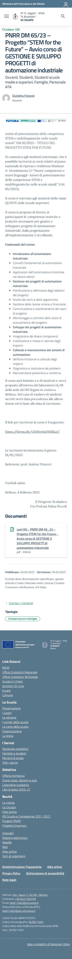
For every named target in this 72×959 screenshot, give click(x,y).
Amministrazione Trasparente (21, 866)
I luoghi (7, 713)
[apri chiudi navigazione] (6, 16)
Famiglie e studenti (14, 753)
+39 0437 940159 (25, 899)
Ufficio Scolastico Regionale (19, 672)
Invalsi (6, 690)
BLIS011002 (36, 922)
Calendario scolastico (15, 785)
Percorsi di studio (13, 758)
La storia (7, 735)
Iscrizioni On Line (13, 686)
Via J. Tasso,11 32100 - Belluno (29, 895)
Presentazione (11, 708)
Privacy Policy (11, 873)
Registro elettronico (14, 837)
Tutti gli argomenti (13, 856)
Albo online (9, 811)
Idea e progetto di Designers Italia (48, 944)
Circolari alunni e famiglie (22, 619)
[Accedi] (66, 4)
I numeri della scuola (15, 722)
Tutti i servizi (10, 762)
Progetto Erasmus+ (14, 825)
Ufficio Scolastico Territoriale (20, 676)
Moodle (7, 842)
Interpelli (8, 833)
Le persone (9, 717)
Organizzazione (12, 731)
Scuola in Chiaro (12, 681)
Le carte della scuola (15, 726)
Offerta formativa (13, 775)
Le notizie (8, 802)
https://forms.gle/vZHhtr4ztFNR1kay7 (32, 431)
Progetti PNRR (11, 821)
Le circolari (9, 807)
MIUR (5, 667)
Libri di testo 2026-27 (16, 789)
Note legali (9, 879)
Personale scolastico (15, 748)
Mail (5, 847)
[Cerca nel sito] (63, 16)
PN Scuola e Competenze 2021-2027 (26, 816)
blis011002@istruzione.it (24, 903)
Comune (7, 695)
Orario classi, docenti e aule (19, 780)
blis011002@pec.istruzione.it (19, 911)
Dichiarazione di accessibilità (45, 873)
